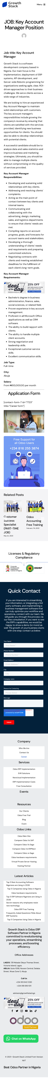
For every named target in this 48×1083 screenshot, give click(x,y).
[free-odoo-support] (24, 437)
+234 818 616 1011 (24, 986)
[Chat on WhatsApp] (20, 1036)
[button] (5, 518)
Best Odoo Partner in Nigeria (22, 1067)
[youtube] (26, 1011)
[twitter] (17, 1011)
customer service (30, 349)
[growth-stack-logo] (11, 2)
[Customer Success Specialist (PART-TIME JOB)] (13, 506)
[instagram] (22, 1011)
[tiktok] (35, 1011)
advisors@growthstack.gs (24, 993)
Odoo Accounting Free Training (34, 521)
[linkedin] (31, 1011)
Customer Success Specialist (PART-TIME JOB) (11, 524)
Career (24, 14)
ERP (40, 74)
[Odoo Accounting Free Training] (35, 506)
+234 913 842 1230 (24, 982)
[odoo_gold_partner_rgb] (24, 1013)
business (38, 89)
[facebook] (12, 1011)
